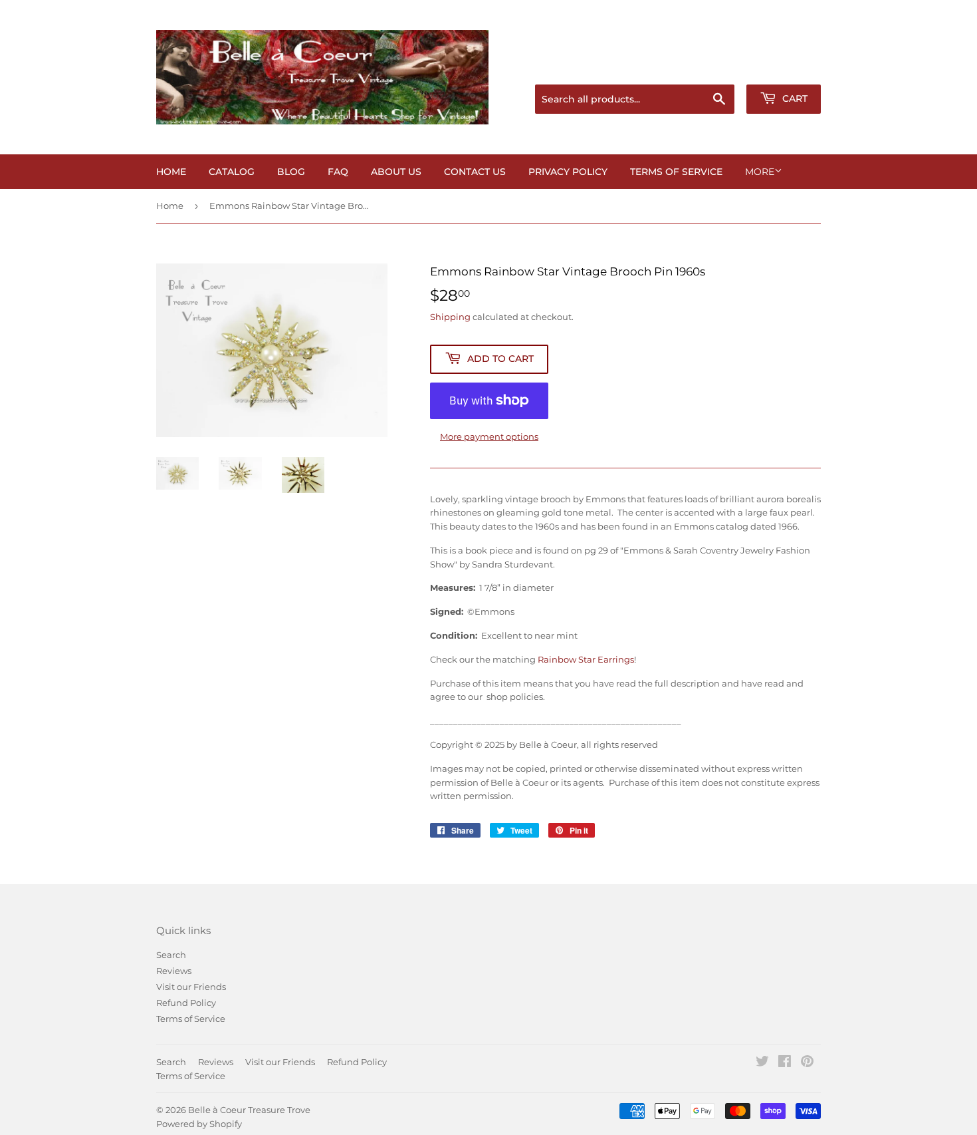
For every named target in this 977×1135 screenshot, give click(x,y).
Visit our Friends (191, 986)
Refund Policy (186, 1002)
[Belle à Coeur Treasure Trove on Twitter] (762, 1063)
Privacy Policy (567, 172)
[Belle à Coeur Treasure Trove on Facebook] (785, 1063)
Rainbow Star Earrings (586, 659)
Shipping (450, 316)
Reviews (173, 970)
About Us (396, 172)
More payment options (489, 436)
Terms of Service (676, 172)
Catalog (232, 172)
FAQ (338, 172)
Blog (291, 172)
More (759, 172)
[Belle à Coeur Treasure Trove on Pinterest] (807, 1063)
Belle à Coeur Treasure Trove (249, 1109)
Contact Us (475, 172)
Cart (794, 98)
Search (171, 954)
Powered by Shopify (199, 1123)
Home (171, 172)
